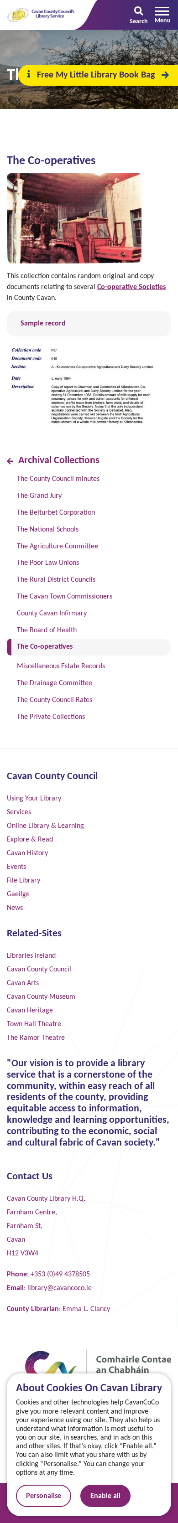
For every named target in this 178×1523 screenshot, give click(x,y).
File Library (23, 880)
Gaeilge (18, 894)
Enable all (105, 1496)
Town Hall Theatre (34, 1024)
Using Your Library (34, 798)
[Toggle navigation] (162, 15)
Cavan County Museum (41, 997)
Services (19, 812)
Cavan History (27, 853)
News (15, 908)
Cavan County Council (39, 969)
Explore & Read (30, 839)
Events (16, 867)
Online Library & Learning (45, 826)
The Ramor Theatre (36, 1038)
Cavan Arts (23, 983)
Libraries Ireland (31, 956)
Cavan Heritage (30, 1010)
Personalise (43, 1496)
